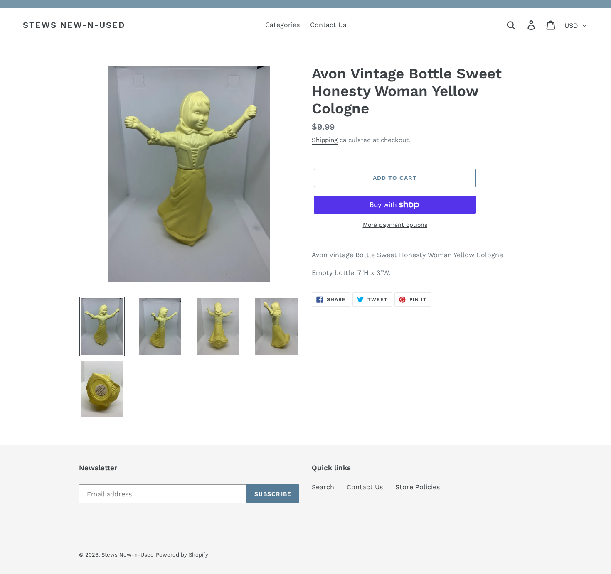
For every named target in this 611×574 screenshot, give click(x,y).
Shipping (325, 140)
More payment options (395, 224)
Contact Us (365, 487)
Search (323, 487)
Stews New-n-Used (74, 25)
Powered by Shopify (182, 555)
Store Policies (417, 487)
